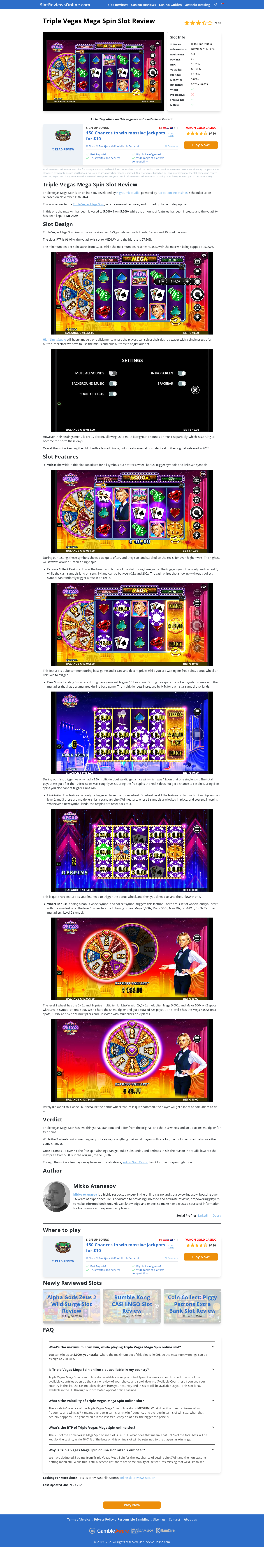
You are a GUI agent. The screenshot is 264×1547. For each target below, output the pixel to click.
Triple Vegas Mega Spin (88, 204)
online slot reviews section (137, 1478)
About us (190, 1519)
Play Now (132, 1505)
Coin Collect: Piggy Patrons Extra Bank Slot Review (192, 1303)
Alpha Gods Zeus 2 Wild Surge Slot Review (71, 1303)
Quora (216, 1216)
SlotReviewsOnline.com (65, 5)
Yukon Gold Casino (135, 1162)
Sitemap (159, 1519)
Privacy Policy (104, 1519)
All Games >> (171, 146)
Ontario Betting (197, 5)
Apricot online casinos (173, 193)
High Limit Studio (128, 193)
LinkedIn (203, 1216)
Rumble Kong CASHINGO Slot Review (132, 1303)
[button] (132, 1347)
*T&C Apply (171, 135)
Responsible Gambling (133, 1519)
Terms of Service (78, 1519)
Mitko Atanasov (85, 1194)
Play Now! (201, 145)
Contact (174, 1519)
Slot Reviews (118, 5)
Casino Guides (170, 5)
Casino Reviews (143, 5)
